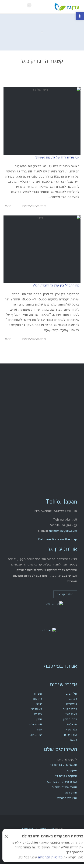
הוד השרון (70, 734)
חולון (39, 719)
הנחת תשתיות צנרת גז (62, 781)
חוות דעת (71, 792)
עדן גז (8, 205)
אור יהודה (35, 724)
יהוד (39, 729)
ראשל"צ (36, 709)
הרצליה (72, 724)
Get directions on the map (57, 539)
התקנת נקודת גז (66, 776)
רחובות (37, 698)
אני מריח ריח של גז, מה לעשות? (56, 157)
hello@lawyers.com (63, 530)
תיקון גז (25, 205)
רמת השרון (70, 719)
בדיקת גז (41, 205)
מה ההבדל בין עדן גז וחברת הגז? (56, 285)
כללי (33, 205)
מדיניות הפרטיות (50, 857)
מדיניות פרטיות (67, 798)
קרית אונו (35, 734)
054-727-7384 (35, 435)
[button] (80, 16)
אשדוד (38, 693)
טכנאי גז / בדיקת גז (63, 765)
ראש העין (71, 714)
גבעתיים (71, 704)
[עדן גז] (56, 6)
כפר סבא (71, 729)
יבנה (39, 704)
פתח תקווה (70, 709)
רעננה (73, 739)
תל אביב (71, 693)
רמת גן (72, 698)
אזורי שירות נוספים (64, 787)
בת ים (38, 714)
